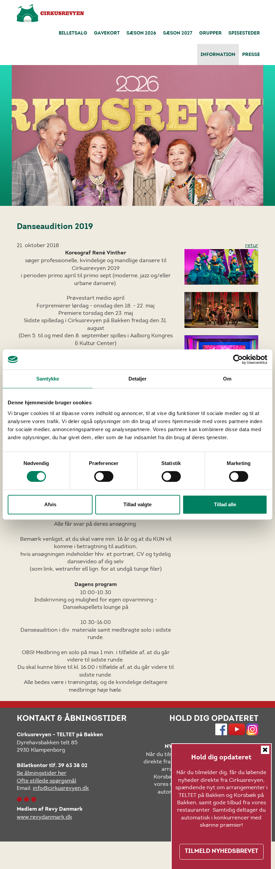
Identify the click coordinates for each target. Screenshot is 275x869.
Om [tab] (227, 379)
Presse (251, 55)
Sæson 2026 (141, 33)
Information (218, 55)
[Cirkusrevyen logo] (50, 13)
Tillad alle (225, 504)
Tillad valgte (137, 504)
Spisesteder (244, 33)
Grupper (210, 33)
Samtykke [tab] (47, 379)
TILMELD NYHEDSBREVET (221, 852)
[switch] (103, 476)
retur (251, 245)
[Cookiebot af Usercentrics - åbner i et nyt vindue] (238, 359)
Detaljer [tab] (137, 379)
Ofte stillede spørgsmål (46, 780)
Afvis (50, 504)
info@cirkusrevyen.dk (61, 788)
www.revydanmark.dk (44, 817)
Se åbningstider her (41, 773)
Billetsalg (73, 33)
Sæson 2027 (177, 33)
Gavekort (107, 33)
